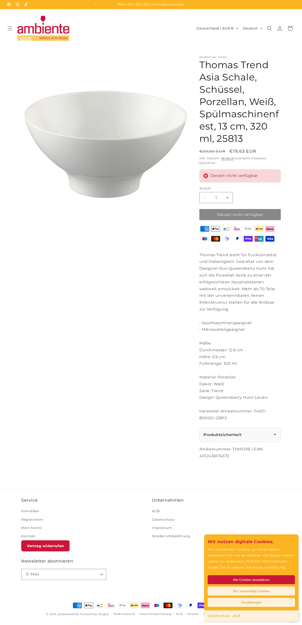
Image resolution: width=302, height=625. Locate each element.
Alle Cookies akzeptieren (251, 580)
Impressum (162, 528)
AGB (237, 616)
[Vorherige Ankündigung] (95, 4)
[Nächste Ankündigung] (206, 4)
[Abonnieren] (101, 574)
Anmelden (30, 511)
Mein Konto (31, 528)
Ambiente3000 (68, 614)
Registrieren (32, 519)
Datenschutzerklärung (156, 614)
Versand (227, 158)
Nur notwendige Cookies (251, 591)
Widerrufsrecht (124, 614)
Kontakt (28, 536)
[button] (10, 28)
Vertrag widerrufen (45, 546)
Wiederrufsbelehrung (171, 536)
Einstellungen (251, 602)
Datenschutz (219, 616)
